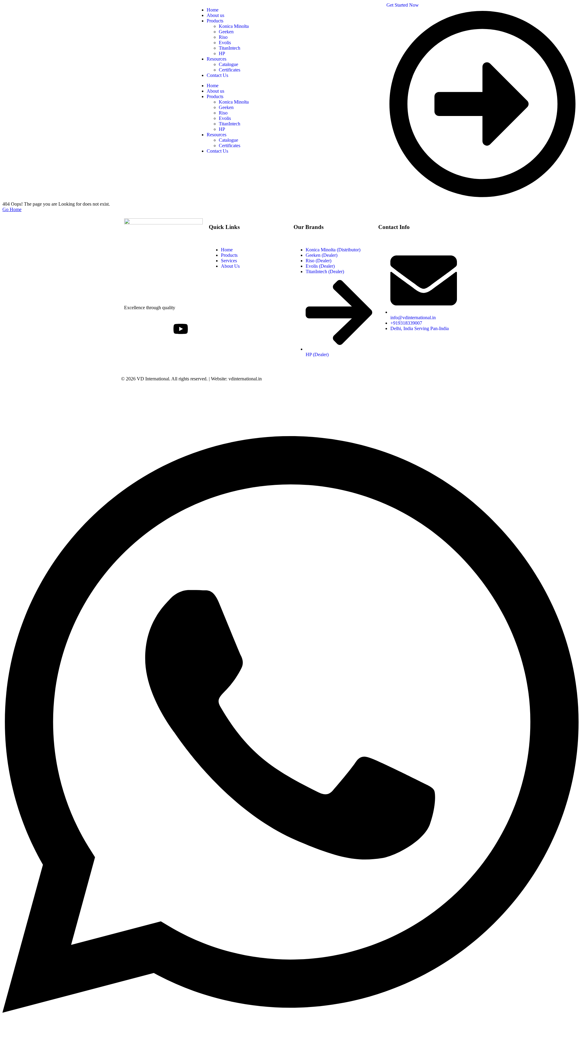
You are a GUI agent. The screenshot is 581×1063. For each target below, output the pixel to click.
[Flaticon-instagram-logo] (164, 328)
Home (212, 85)
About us (215, 91)
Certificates (229, 145)
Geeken (226, 107)
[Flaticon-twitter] (148, 328)
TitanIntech (229, 123)
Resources (216, 134)
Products (215, 96)
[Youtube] (180, 328)
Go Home (11, 209)
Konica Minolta (234, 101)
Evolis (225, 118)
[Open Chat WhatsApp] (290, 1052)
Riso (223, 112)
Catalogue (228, 140)
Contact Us (217, 151)
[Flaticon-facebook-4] (131, 328)
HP (222, 129)
